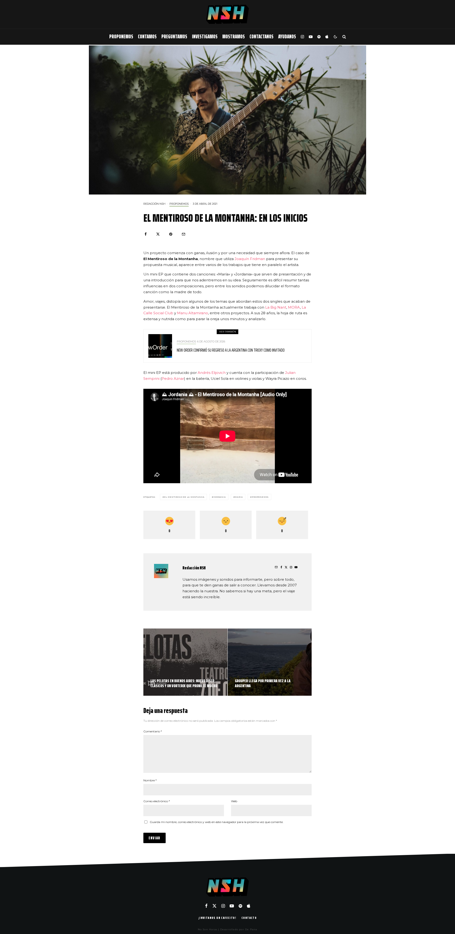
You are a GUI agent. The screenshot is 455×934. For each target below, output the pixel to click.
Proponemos (121, 36)
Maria (239, 497)
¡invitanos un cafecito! (217, 917)
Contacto (249, 917)
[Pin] (170, 234)
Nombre (150, 780)
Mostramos (233, 36)
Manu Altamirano (192, 313)
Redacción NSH (154, 203)
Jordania (220, 497)
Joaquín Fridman (250, 259)
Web (234, 801)
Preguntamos (174, 36)
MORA (294, 307)
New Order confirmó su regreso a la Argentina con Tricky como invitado (231, 350)
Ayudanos (287, 36)
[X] (214, 906)
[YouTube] (310, 37)
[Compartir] (146, 234)
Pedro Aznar (173, 378)
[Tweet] (158, 234)
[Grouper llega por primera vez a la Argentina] (270, 662)
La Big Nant (275, 307)
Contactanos (261, 36)
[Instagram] (302, 37)
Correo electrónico (156, 801)
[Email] (183, 234)
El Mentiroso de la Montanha (184, 497)
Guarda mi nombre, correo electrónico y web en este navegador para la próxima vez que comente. (216, 822)
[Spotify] (319, 37)
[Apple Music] (327, 37)
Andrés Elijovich (212, 372)
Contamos (147, 36)
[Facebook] (206, 906)
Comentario (152, 731)
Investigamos (205, 36)
